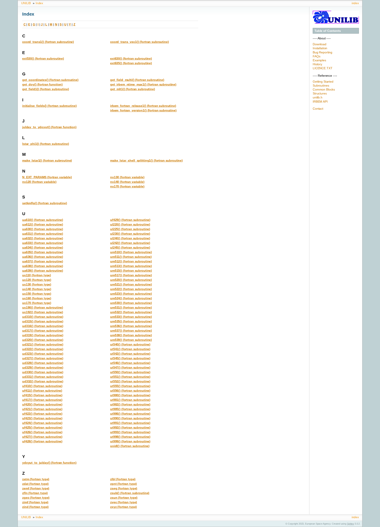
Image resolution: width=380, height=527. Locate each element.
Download (319, 44)
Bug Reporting (322, 52)
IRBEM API (320, 101)
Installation (320, 48)
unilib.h (317, 97)
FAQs (316, 56)
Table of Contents (327, 31)
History (317, 64)
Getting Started (323, 81)
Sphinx (350, 523)
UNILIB (26, 3)
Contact (318, 108)
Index (39, 3)
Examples (319, 60)
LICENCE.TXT (322, 68)
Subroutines (321, 85)
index (355, 3)
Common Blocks (324, 89)
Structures (320, 93)
